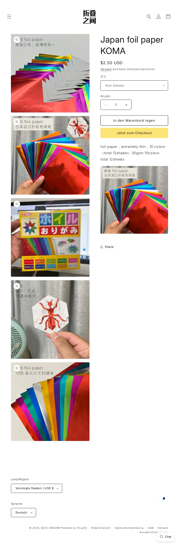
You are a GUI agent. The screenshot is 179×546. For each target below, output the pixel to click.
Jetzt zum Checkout (134, 133)
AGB (150, 527)
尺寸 (103, 76)
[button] (9, 16)
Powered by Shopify (74, 527)
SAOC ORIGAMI (50, 527)
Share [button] (109, 247)
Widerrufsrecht (101, 527)
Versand (106, 69)
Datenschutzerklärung (129, 527)
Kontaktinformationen (154, 532)
